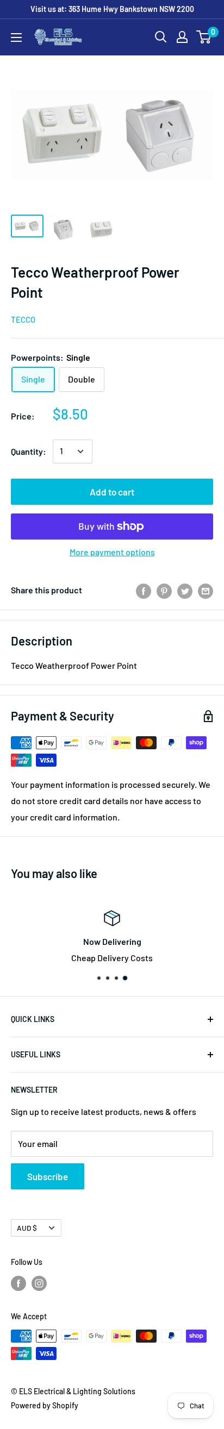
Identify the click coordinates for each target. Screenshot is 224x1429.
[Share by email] (205, 590)
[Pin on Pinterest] (164, 590)
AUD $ (27, 1227)
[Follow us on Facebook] (18, 1282)
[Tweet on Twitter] (184, 590)
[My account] (182, 37)
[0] (204, 36)
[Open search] (161, 37)
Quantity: (28, 451)
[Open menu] (16, 37)
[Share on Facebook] (143, 590)
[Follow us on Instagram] (39, 1282)
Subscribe (47, 1176)
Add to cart (112, 491)
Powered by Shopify (44, 1405)
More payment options (112, 552)
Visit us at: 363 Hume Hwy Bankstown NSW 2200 (112, 9)
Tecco (23, 319)
